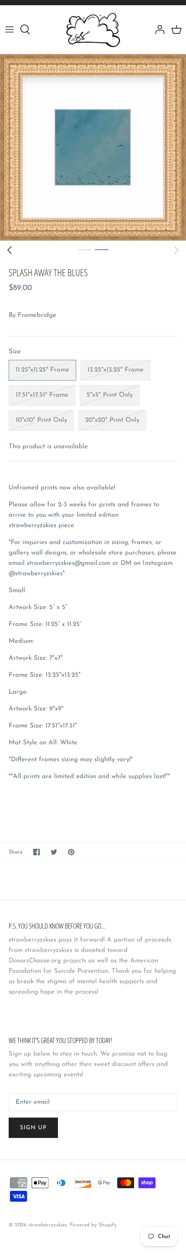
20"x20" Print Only (112, 420)
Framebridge (37, 315)
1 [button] (84, 249)
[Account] (157, 29)
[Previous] (9, 250)
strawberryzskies (48, 1225)
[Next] (176, 250)
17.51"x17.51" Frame (42, 395)
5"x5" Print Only (110, 395)
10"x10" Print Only (41, 420)
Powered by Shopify (93, 1225)
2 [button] (101, 249)
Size (15, 352)
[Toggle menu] (9, 29)
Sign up (33, 1128)
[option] (93, 147)
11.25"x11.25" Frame (42, 370)
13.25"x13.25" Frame (115, 370)
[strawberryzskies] (93, 29)
